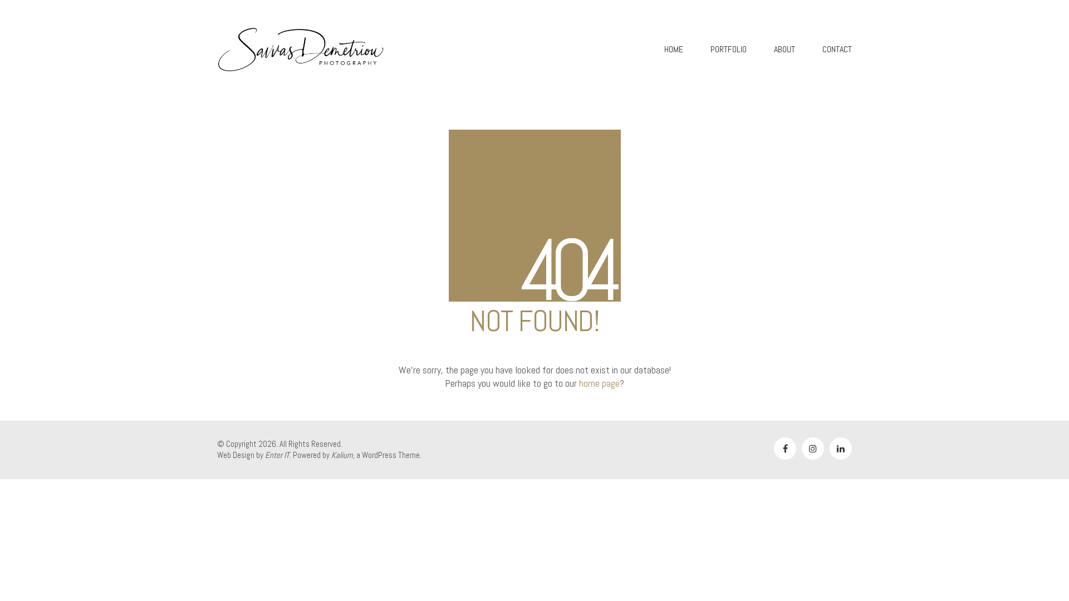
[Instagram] (813, 448)
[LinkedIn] (841, 448)
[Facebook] (785, 448)
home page (599, 383)
